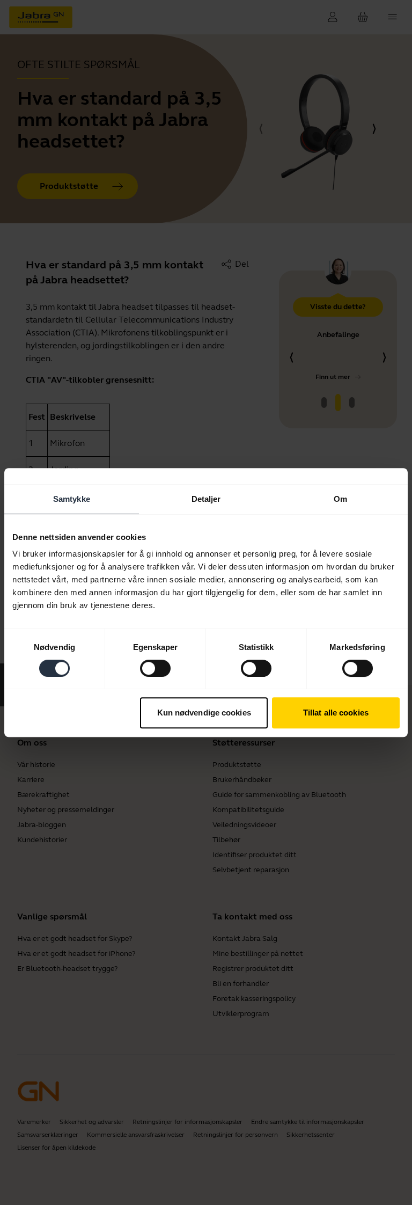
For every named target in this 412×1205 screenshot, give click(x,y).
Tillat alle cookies (336, 712)
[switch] (155, 668)
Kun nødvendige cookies (204, 712)
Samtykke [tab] (71, 498)
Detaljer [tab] (206, 498)
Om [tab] (340, 498)
